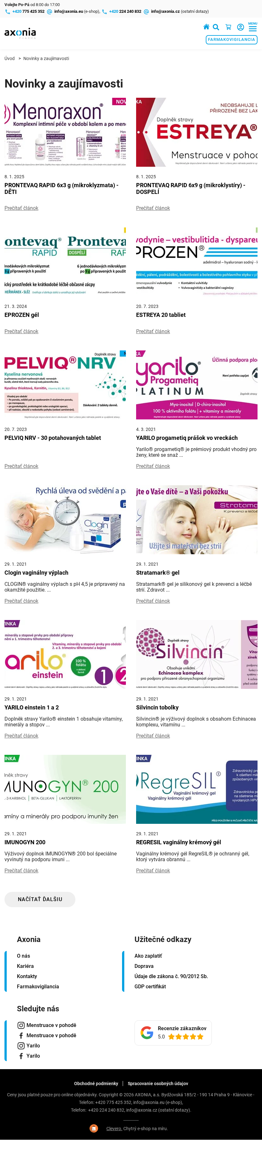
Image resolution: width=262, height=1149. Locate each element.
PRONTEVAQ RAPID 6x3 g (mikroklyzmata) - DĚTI (61, 188)
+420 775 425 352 (113, 1102)
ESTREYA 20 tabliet (161, 314)
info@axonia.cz (141, 1110)
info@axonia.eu (149, 1102)
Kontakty (27, 976)
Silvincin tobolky (157, 707)
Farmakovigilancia (231, 39)
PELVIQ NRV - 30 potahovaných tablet (52, 437)
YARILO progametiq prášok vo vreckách (187, 437)
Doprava (144, 966)
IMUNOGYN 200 (24, 842)
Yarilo (33, 1046)
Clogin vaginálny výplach (36, 572)
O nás (23, 956)
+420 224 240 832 (106, 1110)
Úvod (9, 58)
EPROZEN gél (21, 314)
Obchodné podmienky (96, 1083)
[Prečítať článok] (65, 132)
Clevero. (114, 1128)
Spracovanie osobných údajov (158, 1083)
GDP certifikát (150, 987)
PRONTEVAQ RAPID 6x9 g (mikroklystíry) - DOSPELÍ (190, 188)
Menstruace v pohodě (51, 1025)
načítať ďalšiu (40, 899)
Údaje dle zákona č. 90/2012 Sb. (171, 976)
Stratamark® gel (158, 572)
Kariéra (25, 966)
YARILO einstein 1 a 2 (31, 707)
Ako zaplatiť (148, 956)
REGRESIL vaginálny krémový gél (178, 842)
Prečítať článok (21, 208)
